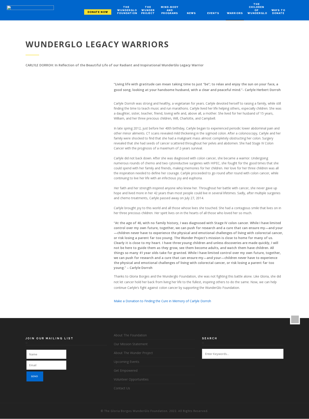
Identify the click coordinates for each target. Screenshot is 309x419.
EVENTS (213, 13)
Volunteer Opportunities (131, 379)
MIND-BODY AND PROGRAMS (169, 10)
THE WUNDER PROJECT (148, 10)
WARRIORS (235, 13)
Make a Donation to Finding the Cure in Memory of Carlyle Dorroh (162, 301)
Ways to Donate (278, 12)
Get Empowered (126, 370)
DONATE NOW (98, 12)
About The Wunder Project (133, 353)
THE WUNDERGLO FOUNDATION (126, 10)
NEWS (191, 13)
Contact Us (122, 388)
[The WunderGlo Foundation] (30, 10)
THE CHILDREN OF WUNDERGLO (256, 9)
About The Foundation (130, 335)
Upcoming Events (126, 361)
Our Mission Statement (131, 344)
